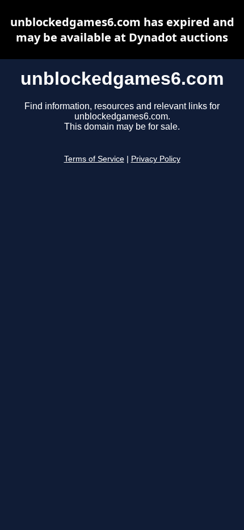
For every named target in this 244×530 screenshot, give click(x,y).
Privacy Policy (155, 159)
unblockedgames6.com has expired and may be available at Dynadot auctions (122, 29)
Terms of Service (94, 159)
